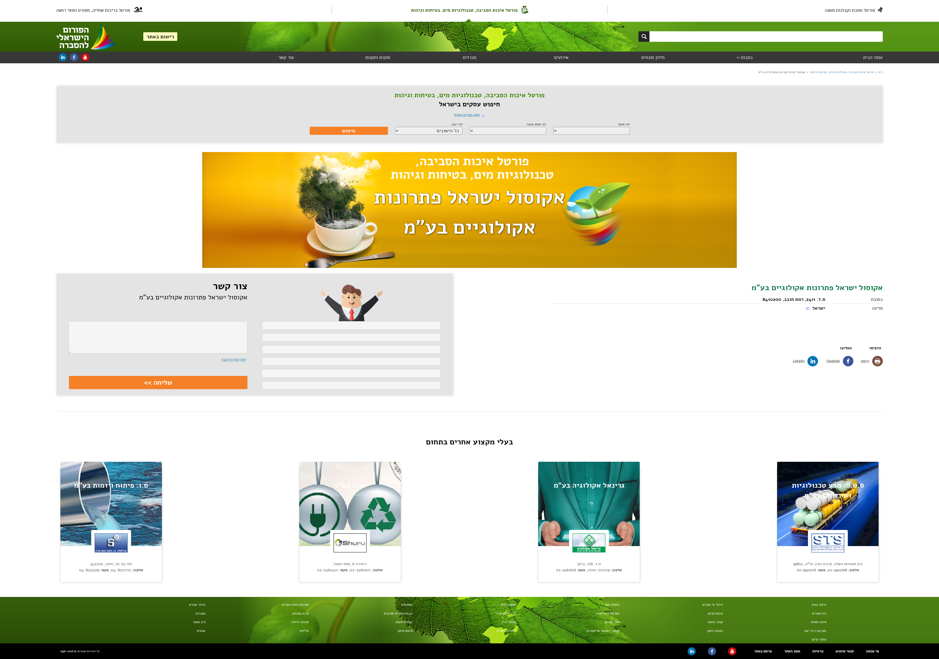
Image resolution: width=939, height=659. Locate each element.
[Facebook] (74, 57)
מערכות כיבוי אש (815, 631)
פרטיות (817, 651)
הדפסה (865, 361)
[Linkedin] (63, 57)
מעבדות (200, 613)
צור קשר (286, 57)
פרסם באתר (763, 651)
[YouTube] (85, 57)
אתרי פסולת (612, 622)
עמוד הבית (873, 57)
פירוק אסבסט (300, 613)
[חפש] (643, 36)
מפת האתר (792, 651)
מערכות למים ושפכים (295, 605)
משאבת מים (508, 605)
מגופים (201, 631)
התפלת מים (612, 605)
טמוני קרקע (819, 639)
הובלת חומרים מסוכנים (398, 613)
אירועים (561, 57)
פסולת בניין (509, 622)
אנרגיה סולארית (506, 631)
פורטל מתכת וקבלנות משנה (850, 10)
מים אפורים (819, 613)
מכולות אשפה (403, 622)
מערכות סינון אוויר (607, 613)
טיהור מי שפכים (713, 605)
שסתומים (406, 605)
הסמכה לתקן (715, 631)
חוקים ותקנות (377, 57)
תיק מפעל (199, 622)
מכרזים (469, 57)
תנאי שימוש (845, 651)
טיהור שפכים (197, 605)
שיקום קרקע (715, 613)
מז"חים (304, 631)
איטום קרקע (405, 631)
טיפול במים (819, 605)
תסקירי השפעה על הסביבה (602, 631)
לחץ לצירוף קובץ (233, 359)
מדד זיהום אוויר (506, 613)
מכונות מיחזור (300, 622)
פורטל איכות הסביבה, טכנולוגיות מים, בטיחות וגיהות (464, 10)
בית (880, 72)
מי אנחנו (872, 651)
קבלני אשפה (715, 622)
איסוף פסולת (818, 622)
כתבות (747, 57)
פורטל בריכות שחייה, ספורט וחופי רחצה (93, 10)
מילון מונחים (653, 57)
